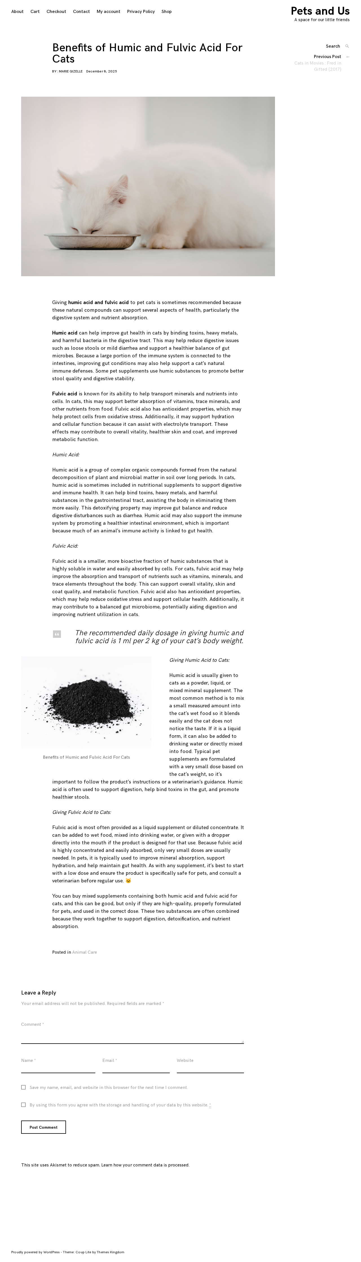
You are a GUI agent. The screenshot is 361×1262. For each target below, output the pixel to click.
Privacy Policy (141, 11)
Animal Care (84, 952)
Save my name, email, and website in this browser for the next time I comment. (109, 1088)
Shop (167, 11)
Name (28, 1060)
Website (185, 1060)
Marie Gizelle (71, 71)
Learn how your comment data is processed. (145, 1165)
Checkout (56, 11)
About (17, 11)
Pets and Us (320, 11)
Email (109, 1060)
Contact (81, 11)
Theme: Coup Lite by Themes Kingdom (93, 1252)
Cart (35, 11)
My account (108, 11)
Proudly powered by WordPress (36, 1252)
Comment (32, 1024)
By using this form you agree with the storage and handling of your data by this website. (120, 1105)
